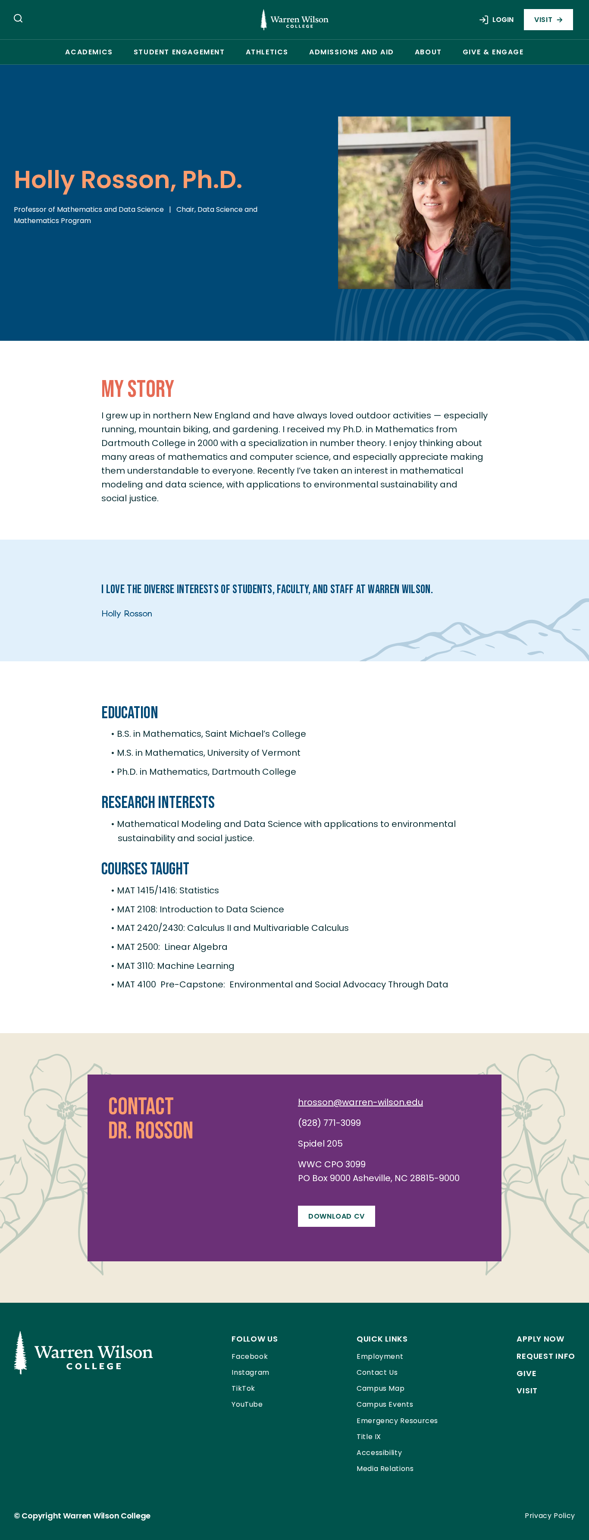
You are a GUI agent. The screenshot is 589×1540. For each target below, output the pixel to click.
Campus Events (385, 1404)
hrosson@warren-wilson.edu (360, 1102)
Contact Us (377, 1372)
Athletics (267, 52)
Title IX (369, 1437)
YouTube (247, 1404)
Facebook (250, 1356)
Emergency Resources (397, 1421)
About (428, 52)
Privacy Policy (550, 1516)
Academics (89, 52)
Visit (543, 20)
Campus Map (380, 1388)
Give (526, 1373)
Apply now (540, 1338)
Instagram (250, 1372)
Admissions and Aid (351, 52)
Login (503, 20)
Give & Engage (493, 52)
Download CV (336, 1216)
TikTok (243, 1388)
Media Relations (385, 1469)
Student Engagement (179, 52)
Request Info (546, 1356)
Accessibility (379, 1453)
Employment (380, 1356)
